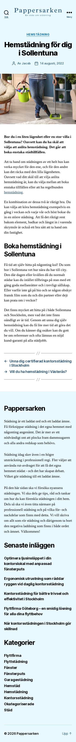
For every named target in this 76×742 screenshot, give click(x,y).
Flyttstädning (16, 661)
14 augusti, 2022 (52, 63)
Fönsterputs (14, 674)
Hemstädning (38, 34)
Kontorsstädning (18, 698)
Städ (8, 710)
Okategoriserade (19, 704)
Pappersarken (28, 734)
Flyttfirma (12, 655)
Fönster (10, 667)
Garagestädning (18, 680)
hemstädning (13, 192)
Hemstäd (12, 686)
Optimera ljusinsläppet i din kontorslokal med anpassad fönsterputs (28, 563)
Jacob (26, 63)
